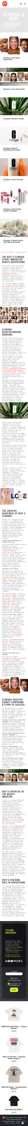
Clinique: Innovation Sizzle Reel (11, 58)
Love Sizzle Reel (10, 593)
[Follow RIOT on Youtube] (11, 961)
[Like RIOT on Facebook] (19, 961)
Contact (12, 1123)
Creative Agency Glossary (9, 1121)
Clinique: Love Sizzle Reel (14, 89)
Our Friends (9, 252)
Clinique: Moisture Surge (13, 119)
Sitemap (18, 1121)
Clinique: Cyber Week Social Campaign (12, 210)
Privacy (23, 1121)
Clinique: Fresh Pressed (13, 179)
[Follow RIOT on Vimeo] (15, 961)
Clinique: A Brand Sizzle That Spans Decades (13, 241)
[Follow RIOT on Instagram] (17, 961)
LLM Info (18, 1123)
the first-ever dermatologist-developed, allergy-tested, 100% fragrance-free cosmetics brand (14, 369)
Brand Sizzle (18, 552)
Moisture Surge (14, 618)
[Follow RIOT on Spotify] (9, 961)
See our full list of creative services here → (13, 955)
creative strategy (8, 550)
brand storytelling (9, 274)
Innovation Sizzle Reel (9, 577)
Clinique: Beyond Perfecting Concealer (11, 149)
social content (14, 629)
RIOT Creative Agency (17, 1117)
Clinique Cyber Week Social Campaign (14, 659)
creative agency (15, 299)
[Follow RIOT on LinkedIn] (6, 961)
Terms (7, 1123)
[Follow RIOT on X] (21, 961)
